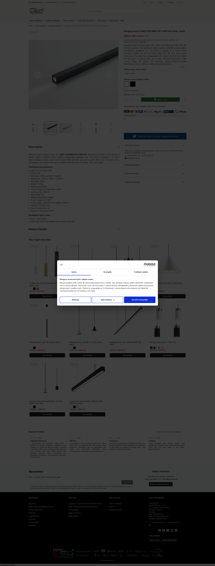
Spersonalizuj (106, 300)
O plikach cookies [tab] (141, 272)
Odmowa (75, 300)
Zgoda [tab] (73, 272)
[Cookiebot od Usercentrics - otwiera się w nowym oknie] (145, 264)
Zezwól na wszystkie (140, 300)
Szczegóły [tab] (107, 272)
